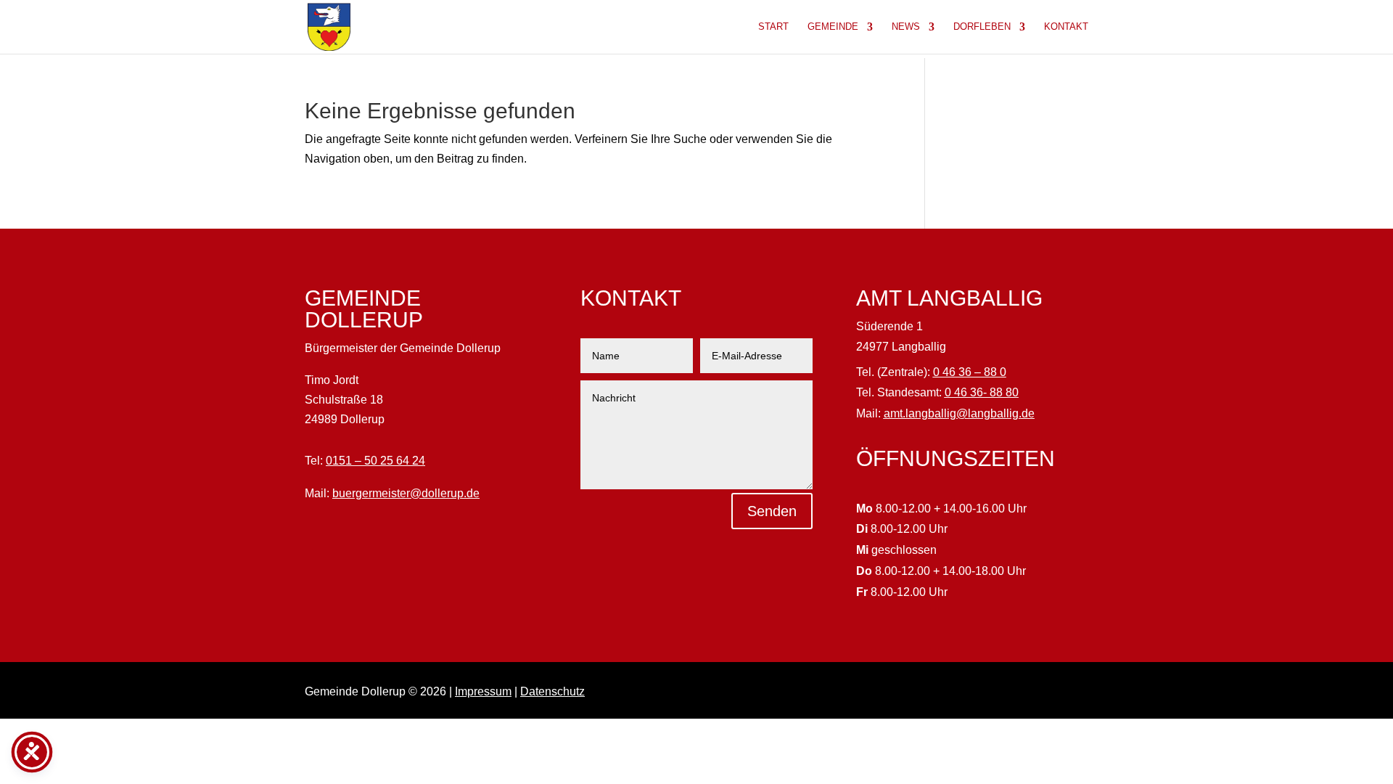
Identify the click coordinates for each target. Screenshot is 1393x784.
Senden (772, 511)
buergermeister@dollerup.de (406, 493)
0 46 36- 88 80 (982, 392)
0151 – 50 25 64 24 (375, 460)
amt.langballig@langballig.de (959, 413)
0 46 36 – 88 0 (969, 372)
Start (773, 27)
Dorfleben (982, 27)
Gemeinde (833, 27)
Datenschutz (552, 691)
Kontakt (1066, 27)
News (906, 27)
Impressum (483, 691)
